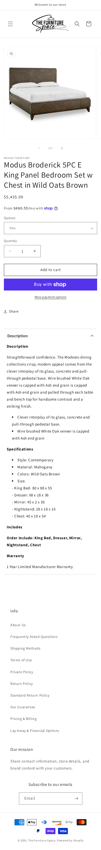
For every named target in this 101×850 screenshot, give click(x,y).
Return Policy (21, 683)
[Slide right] (62, 148)
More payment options (51, 297)
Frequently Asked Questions (34, 636)
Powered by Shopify (70, 840)
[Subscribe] (76, 798)
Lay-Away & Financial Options (34, 730)
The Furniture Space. (42, 840)
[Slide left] (39, 148)
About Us (18, 625)
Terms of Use (21, 660)
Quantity (10, 241)
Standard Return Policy (29, 695)
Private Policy (21, 672)
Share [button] (14, 311)
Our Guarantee (22, 707)
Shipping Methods (25, 648)
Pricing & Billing (23, 718)
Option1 (10, 218)
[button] (10, 24)
